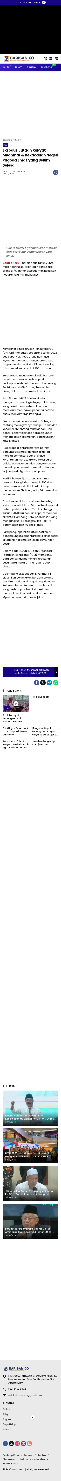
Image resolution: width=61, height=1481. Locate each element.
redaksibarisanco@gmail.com (25, 1395)
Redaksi (6, 171)
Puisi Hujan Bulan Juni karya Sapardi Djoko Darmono (15, 731)
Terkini (6, 1409)
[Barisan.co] (19, 58)
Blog (5, 145)
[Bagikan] (55, 172)
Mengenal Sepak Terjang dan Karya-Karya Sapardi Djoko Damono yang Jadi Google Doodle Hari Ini (44, 731)
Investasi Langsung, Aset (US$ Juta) (43, 743)
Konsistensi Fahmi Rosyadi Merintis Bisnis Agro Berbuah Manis (16, 744)
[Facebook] (36, 682)
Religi (5, 1414)
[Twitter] (43, 682)
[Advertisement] (30, 104)
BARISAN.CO (11, 263)
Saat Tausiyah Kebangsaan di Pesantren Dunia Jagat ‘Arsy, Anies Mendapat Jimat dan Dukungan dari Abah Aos (15, 718)
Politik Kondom (40, 696)
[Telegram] (49, 682)
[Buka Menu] (51, 59)
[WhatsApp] (55, 682)
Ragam (7, 1419)
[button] (45, 59)
